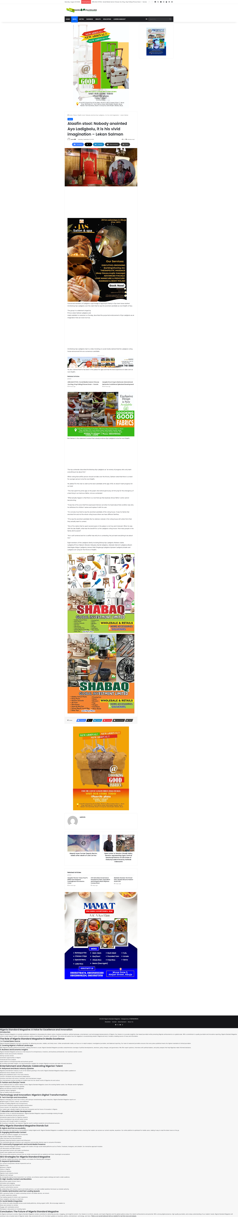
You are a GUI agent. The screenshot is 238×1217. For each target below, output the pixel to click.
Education (107, 19)
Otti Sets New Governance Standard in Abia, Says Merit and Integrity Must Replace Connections (100, 880)
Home (68, 19)
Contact (114, 1022)
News (75, 19)
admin (72, 139)
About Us (130, 1022)
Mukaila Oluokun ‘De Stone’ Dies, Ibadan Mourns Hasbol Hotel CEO (123, 879)
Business (89, 19)
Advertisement (122, 1022)
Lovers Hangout (120, 19)
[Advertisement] (100, 202)
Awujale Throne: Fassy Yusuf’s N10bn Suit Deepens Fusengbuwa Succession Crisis (116, 2)
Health (98, 19)
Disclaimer (108, 1022)
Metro (81, 19)
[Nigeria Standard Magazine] (82, 10)
